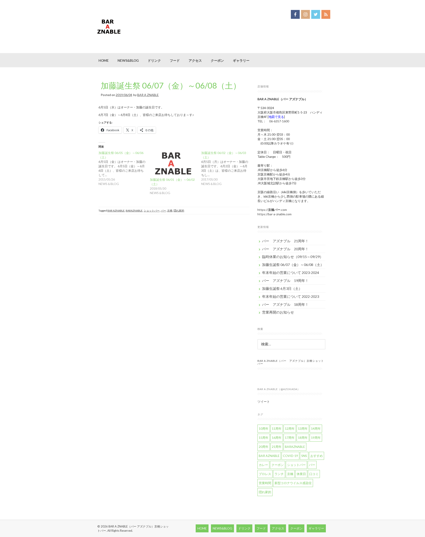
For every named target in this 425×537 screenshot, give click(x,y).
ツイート (263, 401)
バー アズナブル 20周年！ (285, 249)
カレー (263, 465)
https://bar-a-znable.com (274, 214)
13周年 (303, 428)
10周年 (264, 428)
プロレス (265, 474)
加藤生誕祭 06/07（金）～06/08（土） (293, 264)
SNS (304, 456)
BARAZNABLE (134, 210)
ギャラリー (241, 60)
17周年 (290, 437)
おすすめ (316, 456)
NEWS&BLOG (128, 60)
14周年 (316, 428)
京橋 (169, 210)
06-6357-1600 (279, 121)
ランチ (279, 474)
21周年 (277, 446)
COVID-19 (290, 456)
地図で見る (276, 117)
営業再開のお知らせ (278, 312)
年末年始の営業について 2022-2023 (290, 296)
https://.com (272, 210)
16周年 (277, 437)
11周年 (277, 428)
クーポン (217, 60)
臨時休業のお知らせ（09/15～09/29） (292, 256)
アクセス (195, 60)
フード (175, 60)
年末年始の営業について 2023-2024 (290, 272)
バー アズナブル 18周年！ (285, 304)
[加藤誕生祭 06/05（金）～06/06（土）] (124, 168)
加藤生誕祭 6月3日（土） (282, 288)
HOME (104, 60)
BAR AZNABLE (116, 210)
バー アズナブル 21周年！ (285, 241)
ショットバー (152, 210)
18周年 (303, 437)
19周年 (316, 437)
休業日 (301, 474)
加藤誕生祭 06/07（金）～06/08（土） (171, 85)
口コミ (314, 474)
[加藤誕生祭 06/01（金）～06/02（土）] (173, 164)
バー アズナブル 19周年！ (285, 280)
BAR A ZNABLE (148, 95)
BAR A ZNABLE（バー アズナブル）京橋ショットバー (290, 362)
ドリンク (154, 60)
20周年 (264, 446)
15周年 (264, 437)
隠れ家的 (179, 210)
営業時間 (265, 483)
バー (163, 210)
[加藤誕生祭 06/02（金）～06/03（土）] (227, 168)
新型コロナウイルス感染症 (293, 483)
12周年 (290, 428)
